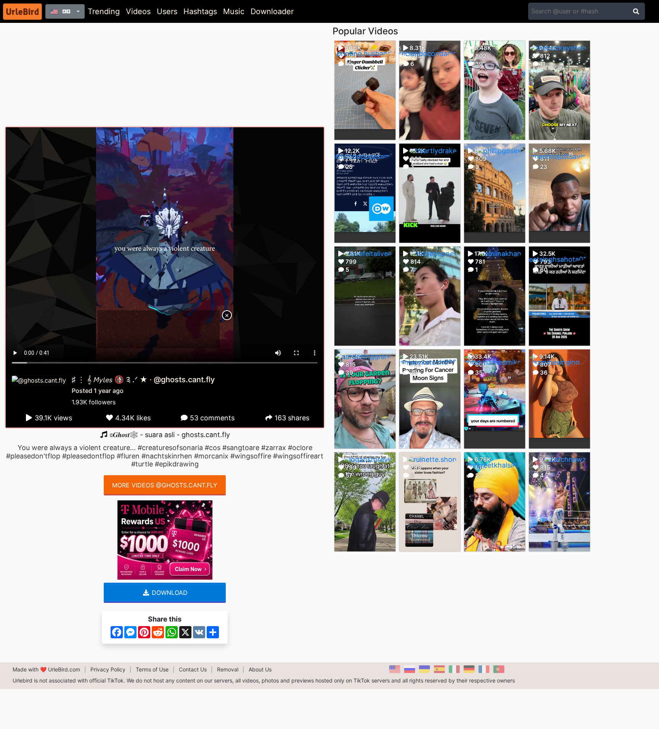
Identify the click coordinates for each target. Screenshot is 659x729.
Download (169, 592)
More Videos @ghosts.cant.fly (164, 485)
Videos (138, 11)
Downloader (272, 11)
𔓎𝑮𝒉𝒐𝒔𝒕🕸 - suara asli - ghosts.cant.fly (169, 435)
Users (167, 11)
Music (233, 11)
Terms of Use (152, 669)
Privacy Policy (107, 669)
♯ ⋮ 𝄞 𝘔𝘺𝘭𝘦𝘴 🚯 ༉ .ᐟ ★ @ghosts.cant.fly (143, 379)
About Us (260, 669)
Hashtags (200, 11)
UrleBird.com (64, 669)
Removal (227, 669)
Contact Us (193, 669)
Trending (104, 11)
